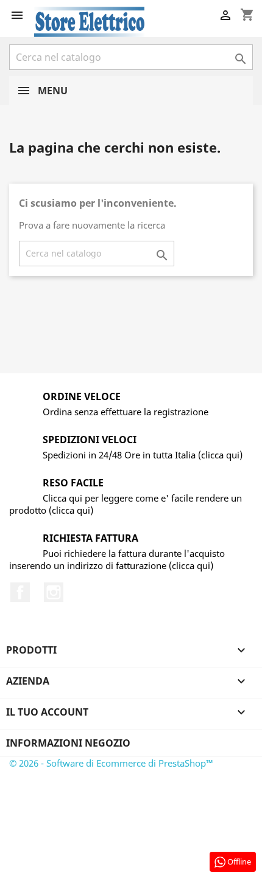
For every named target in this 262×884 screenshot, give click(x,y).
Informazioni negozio (68, 743)
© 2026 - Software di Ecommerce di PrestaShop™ (111, 763)
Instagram (53, 592)
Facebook (20, 592)
